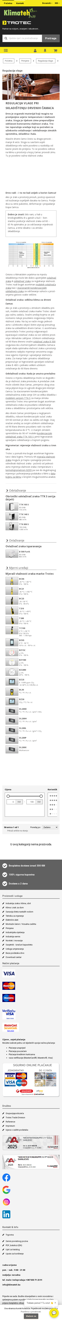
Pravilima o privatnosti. (31, 1311)
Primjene (25, 61)
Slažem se (31, 1316)
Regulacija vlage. (45, 61)
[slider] (8, 796)
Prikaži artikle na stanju (17, 830)
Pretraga (50, 38)
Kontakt (20, 3)
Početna (8, 3)
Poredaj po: (35, 827)
